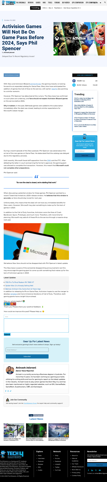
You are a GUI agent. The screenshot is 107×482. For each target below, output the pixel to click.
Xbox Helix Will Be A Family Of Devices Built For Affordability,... (35, 439)
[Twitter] (41, 75)
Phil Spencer (39, 415)
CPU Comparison (91, 2)
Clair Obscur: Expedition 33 (71, 8)
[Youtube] (100, 2)
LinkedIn (57, 464)
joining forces (35, 84)
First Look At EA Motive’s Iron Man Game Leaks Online (85, 125)
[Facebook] (38, 75)
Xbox (50, 8)
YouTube (58, 470)
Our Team (75, 464)
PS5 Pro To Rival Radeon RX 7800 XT (19, 282)
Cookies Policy (76, 475)
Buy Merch (66, 2)
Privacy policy (76, 473)
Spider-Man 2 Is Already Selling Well (19, 285)
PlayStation (57, 8)
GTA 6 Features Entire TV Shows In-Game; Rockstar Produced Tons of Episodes (85, 119)
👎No (13, 304)
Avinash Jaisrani (9, 52)
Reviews (30, 2)
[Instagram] (8, 391)
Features (41, 461)
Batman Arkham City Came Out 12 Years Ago (23, 289)
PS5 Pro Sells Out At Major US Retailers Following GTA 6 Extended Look (83, 100)
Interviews (41, 458)
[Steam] (10, 391)
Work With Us (76, 470)
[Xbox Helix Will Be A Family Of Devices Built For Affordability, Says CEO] (36, 430)
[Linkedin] (92, 470)
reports (54, 89)
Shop (56, 455)
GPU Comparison (77, 2)
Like (96, 81)
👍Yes (7, 304)
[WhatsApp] (45, 75)
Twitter (57, 467)
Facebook (58, 461)
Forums (57, 2)
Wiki (44, 2)
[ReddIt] (49, 75)
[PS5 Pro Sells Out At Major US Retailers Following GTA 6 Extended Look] (14, 430)
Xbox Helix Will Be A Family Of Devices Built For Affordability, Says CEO (84, 106)
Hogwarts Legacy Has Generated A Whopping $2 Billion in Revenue (58, 439)
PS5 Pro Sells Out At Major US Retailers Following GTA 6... (12, 439)
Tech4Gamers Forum (30, 403)
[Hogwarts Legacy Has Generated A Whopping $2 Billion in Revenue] (58, 430)
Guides (38, 2)
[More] (53, 75)
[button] (105, 3)
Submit (7, 334)
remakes (13, 294)
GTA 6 (44, 8)
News (12, 2)
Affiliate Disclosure (78, 467)
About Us (75, 455)
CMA (49, 160)
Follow (95, 85)
